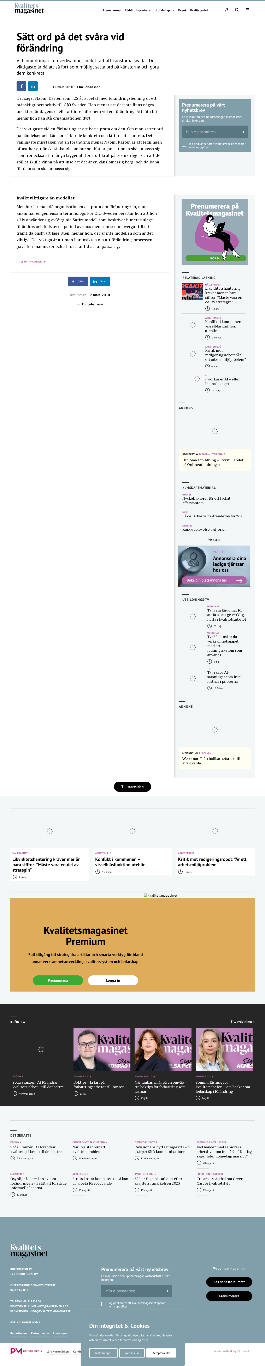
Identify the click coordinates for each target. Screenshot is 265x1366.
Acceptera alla (161, 1353)
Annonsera (60, 1333)
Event (182, 10)
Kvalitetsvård (199, 10)
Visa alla (214, 540)
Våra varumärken (58, 1351)
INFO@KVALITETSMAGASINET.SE (50, 1311)
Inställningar (103, 1353)
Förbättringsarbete (138, 10)
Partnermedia (40, 1333)
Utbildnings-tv (164, 10)
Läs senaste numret (229, 1282)
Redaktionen (18, 1333)
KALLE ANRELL (19, 1290)
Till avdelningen (243, 1021)
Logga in (113, 980)
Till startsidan (132, 786)
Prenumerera (111, 10)
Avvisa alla (132, 1353)
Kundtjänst (80, 1351)
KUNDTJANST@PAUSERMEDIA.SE (48, 1306)
